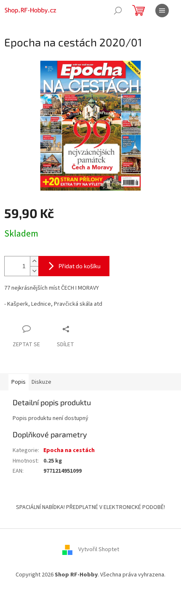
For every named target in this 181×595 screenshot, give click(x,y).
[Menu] (162, 10)
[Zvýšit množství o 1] (34, 261)
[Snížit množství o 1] (34, 271)
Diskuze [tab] (41, 382)
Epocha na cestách (69, 450)
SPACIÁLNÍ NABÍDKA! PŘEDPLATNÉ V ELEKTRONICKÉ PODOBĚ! (90, 507)
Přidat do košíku (80, 265)
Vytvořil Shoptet (98, 549)
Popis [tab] (18, 382)
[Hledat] (117, 10)
